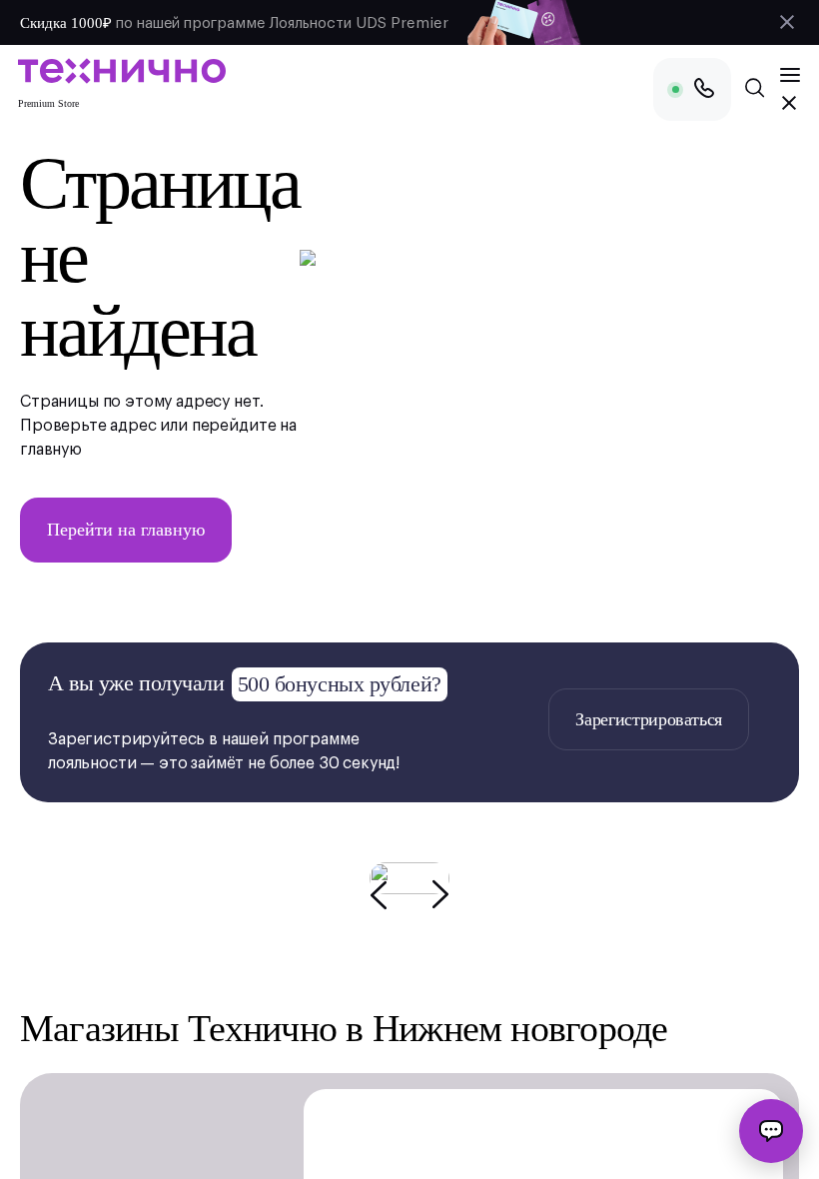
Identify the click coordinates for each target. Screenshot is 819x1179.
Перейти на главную (126, 530)
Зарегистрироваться (648, 719)
